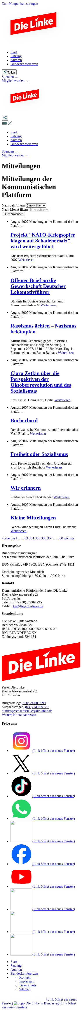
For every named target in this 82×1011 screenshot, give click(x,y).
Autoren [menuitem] (16, 60)
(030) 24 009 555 (37, 707)
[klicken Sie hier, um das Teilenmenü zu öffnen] (5, 118)
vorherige (9, 538)
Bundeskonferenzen (24, 973)
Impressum (26, 981)
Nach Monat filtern (15, 209)
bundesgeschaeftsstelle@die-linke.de (27, 711)
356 (43, 538)
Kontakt (24, 977)
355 (37, 538)
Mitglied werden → (15, 80)
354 (31, 538)
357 (49, 538)
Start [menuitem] (13, 52)
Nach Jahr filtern (14, 205)
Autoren (16, 969)
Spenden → (10, 77)
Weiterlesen (26, 260)
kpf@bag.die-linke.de (28, 606)
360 (61, 538)
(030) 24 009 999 (34, 703)
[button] (7, 125)
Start (13, 962)
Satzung (16, 965)
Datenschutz (27, 985)
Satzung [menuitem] (16, 56)
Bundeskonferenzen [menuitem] (24, 64)
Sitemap (24, 989)
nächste (69, 538)
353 (25, 538)
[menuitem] (13, 132)
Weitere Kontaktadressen (19, 715)
